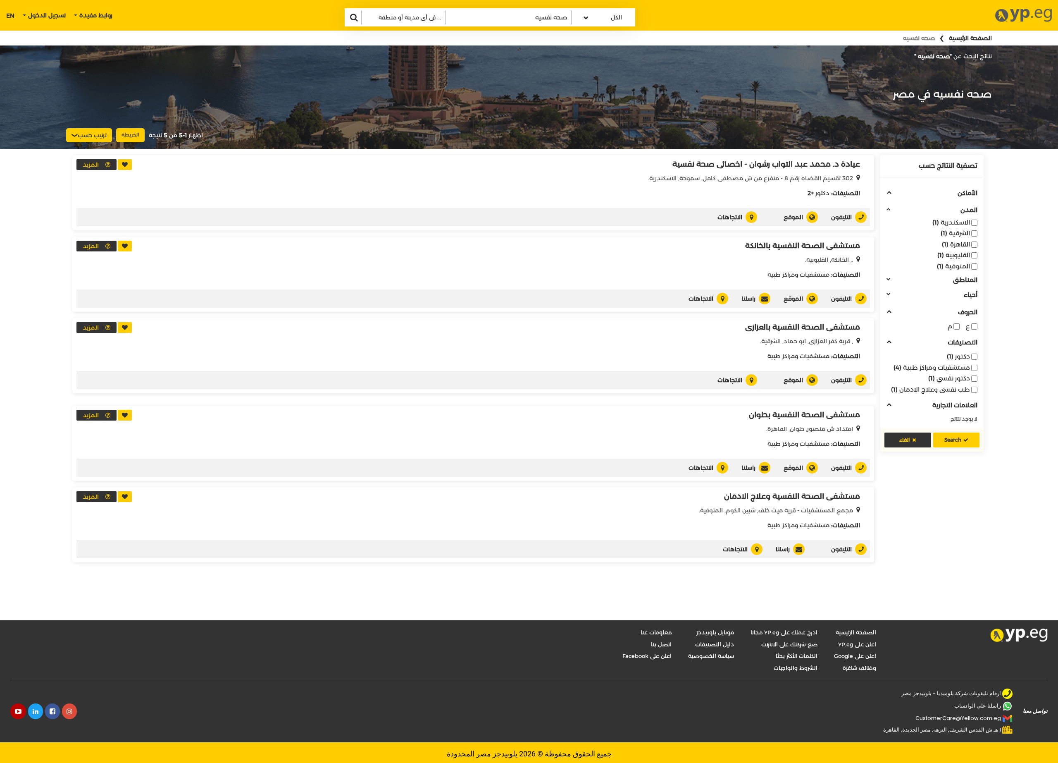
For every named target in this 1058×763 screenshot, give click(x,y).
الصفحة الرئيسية (970, 38)
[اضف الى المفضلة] (125, 164)
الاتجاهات (729, 217)
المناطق (965, 280)
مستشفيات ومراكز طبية (932, 367)
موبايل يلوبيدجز (715, 632)
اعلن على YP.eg (857, 644)
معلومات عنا (656, 632)
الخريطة (130, 135)
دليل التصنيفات (714, 644)
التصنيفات (962, 342)
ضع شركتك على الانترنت (789, 644)
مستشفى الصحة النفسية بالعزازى (802, 327)
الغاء (904, 440)
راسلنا (748, 298)
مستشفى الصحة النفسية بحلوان (804, 414)
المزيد (91, 164)
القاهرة (956, 244)
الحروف (967, 312)
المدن (968, 210)
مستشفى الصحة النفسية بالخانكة (802, 245)
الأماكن (967, 193)
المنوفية (953, 266)
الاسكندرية (951, 222)
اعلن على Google (855, 656)
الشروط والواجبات (795, 668)
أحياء (970, 295)
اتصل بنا (661, 644)
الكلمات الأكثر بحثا (796, 656)
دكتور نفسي (949, 378)
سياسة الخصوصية (711, 656)
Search (952, 440)
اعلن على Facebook (647, 656)
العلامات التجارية (954, 405)
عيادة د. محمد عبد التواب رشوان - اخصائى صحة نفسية (766, 164)
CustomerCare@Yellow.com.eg (958, 718)
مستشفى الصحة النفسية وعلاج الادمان (792, 496)
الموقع (793, 217)
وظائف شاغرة (859, 668)
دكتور (958, 356)
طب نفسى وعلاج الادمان (930, 389)
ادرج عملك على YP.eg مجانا (784, 632)
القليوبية (953, 255)
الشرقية (955, 233)
